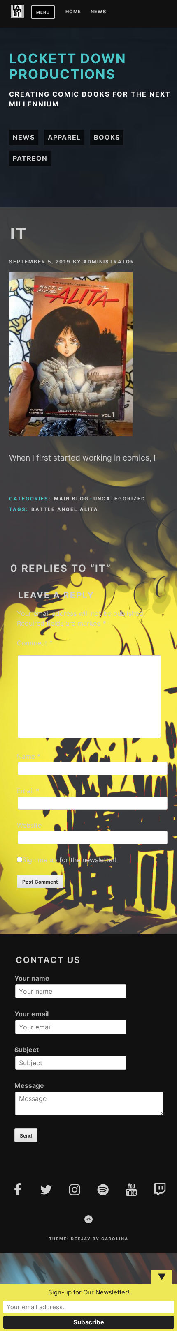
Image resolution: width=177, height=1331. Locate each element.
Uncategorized (119, 499)
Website (29, 825)
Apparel (64, 137)
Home (73, 11)
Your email (31, 1014)
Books (107, 137)
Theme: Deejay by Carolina (88, 1239)
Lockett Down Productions (67, 66)
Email (28, 791)
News (98, 11)
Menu (43, 12)
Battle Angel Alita (64, 509)
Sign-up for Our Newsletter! (88, 1292)
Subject (26, 1049)
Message (29, 1085)
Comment (35, 643)
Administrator (109, 262)
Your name (31, 978)
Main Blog (71, 499)
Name (28, 756)
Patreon (30, 158)
